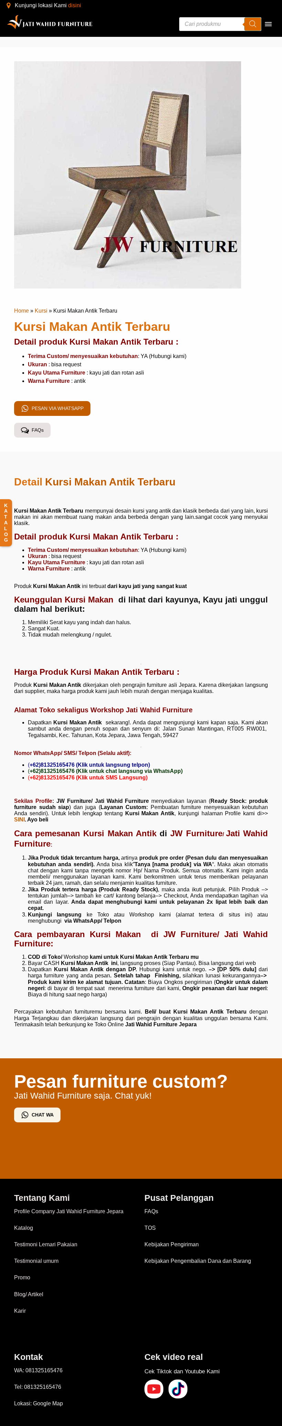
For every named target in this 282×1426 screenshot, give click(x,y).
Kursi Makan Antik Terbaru (110, 481)
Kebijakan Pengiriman (171, 1244)
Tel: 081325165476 (37, 1387)
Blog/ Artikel (28, 1294)
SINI (19, 819)
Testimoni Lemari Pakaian (45, 1244)
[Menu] (268, 24)
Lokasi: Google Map (38, 1403)
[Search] (252, 24)
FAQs (151, 1211)
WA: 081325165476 (38, 1370)
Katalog (23, 1228)
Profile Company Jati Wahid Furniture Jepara (68, 1211)
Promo (22, 1277)
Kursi (41, 311)
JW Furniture (196, 833)
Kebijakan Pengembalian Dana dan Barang (197, 1261)
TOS (150, 1228)
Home (21, 311)
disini (74, 5)
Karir (20, 1311)
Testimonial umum (36, 1261)
